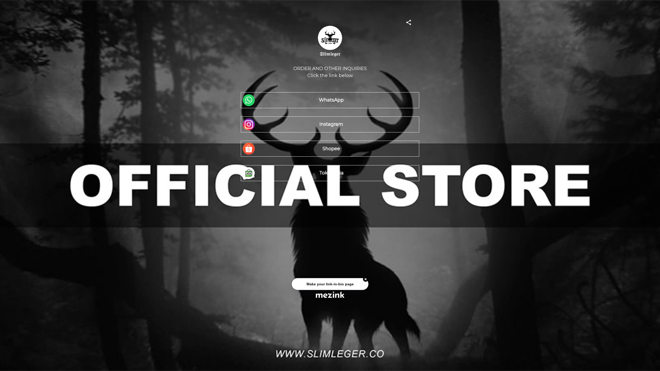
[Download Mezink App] (330, 295)
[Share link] (409, 21)
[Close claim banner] (365, 280)
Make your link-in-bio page (329, 285)
